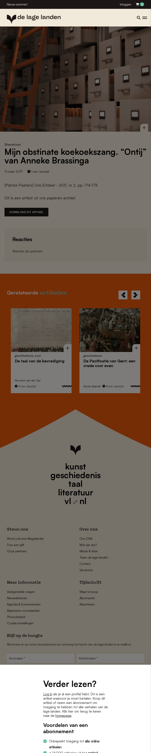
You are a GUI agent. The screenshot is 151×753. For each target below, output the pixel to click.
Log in (47, 694)
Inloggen (125, 4)
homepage (63, 716)
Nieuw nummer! (17, 4)
